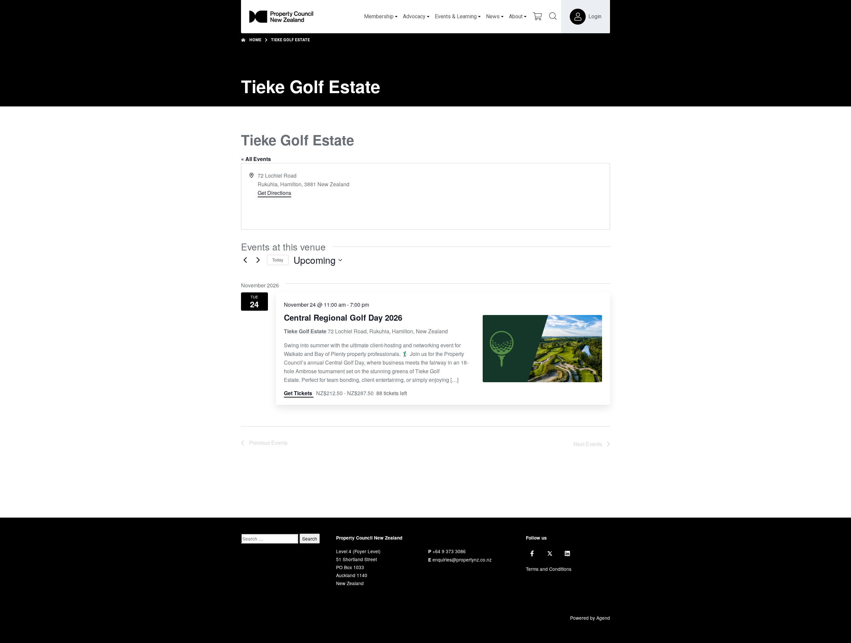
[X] (550, 554)
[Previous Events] (245, 260)
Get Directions (274, 193)
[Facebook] (532, 554)
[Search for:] (269, 539)
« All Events (256, 159)
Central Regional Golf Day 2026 (343, 317)
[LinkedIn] (567, 554)
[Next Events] (258, 260)
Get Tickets (298, 393)
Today (277, 259)
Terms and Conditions (548, 568)
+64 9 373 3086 (449, 551)
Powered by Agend (590, 617)
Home (255, 40)
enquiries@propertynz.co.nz (462, 559)
